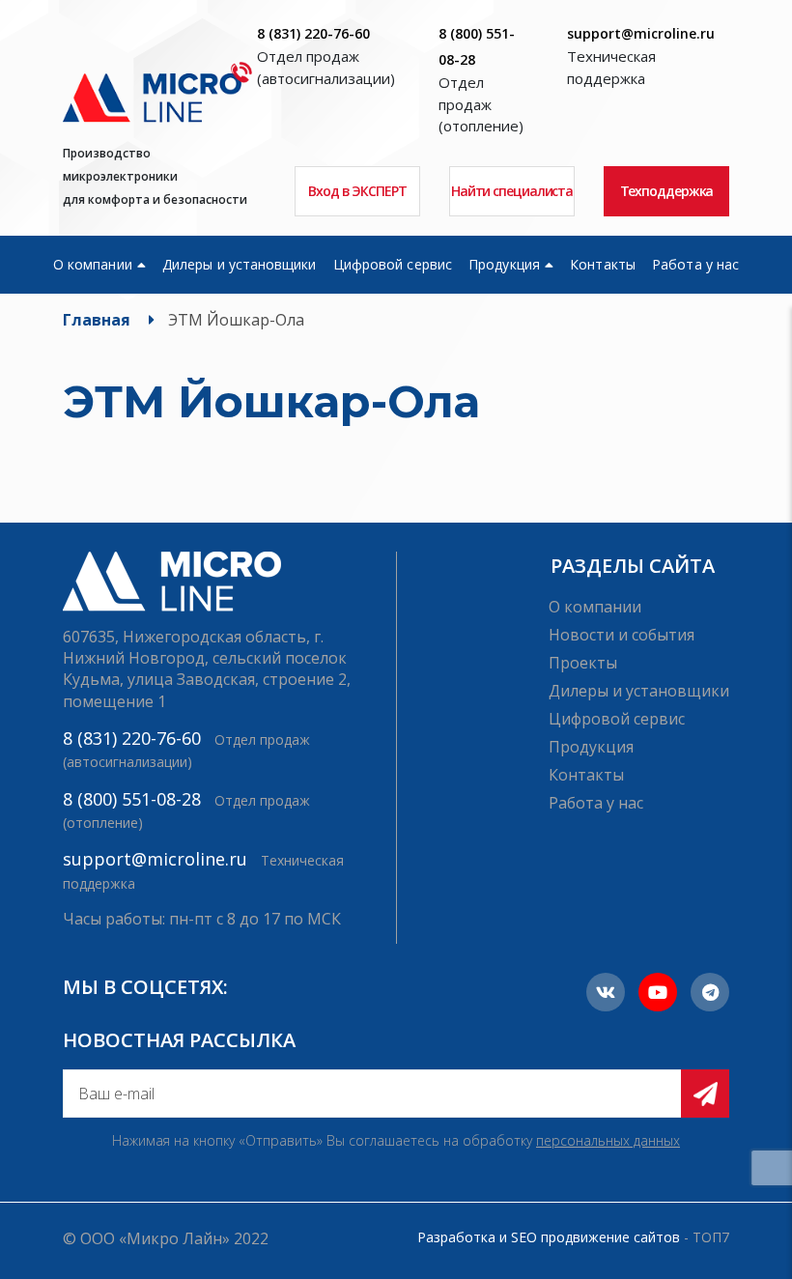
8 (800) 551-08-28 (132, 798)
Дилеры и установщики (239, 264)
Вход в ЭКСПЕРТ (357, 191)
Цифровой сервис (392, 264)
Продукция (504, 264)
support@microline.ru (641, 33)
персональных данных (608, 1140)
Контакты (603, 264)
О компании (92, 264)
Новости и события (621, 634)
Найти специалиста (512, 191)
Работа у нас (695, 264)
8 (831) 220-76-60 (313, 33)
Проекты (583, 662)
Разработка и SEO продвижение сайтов (548, 1237)
